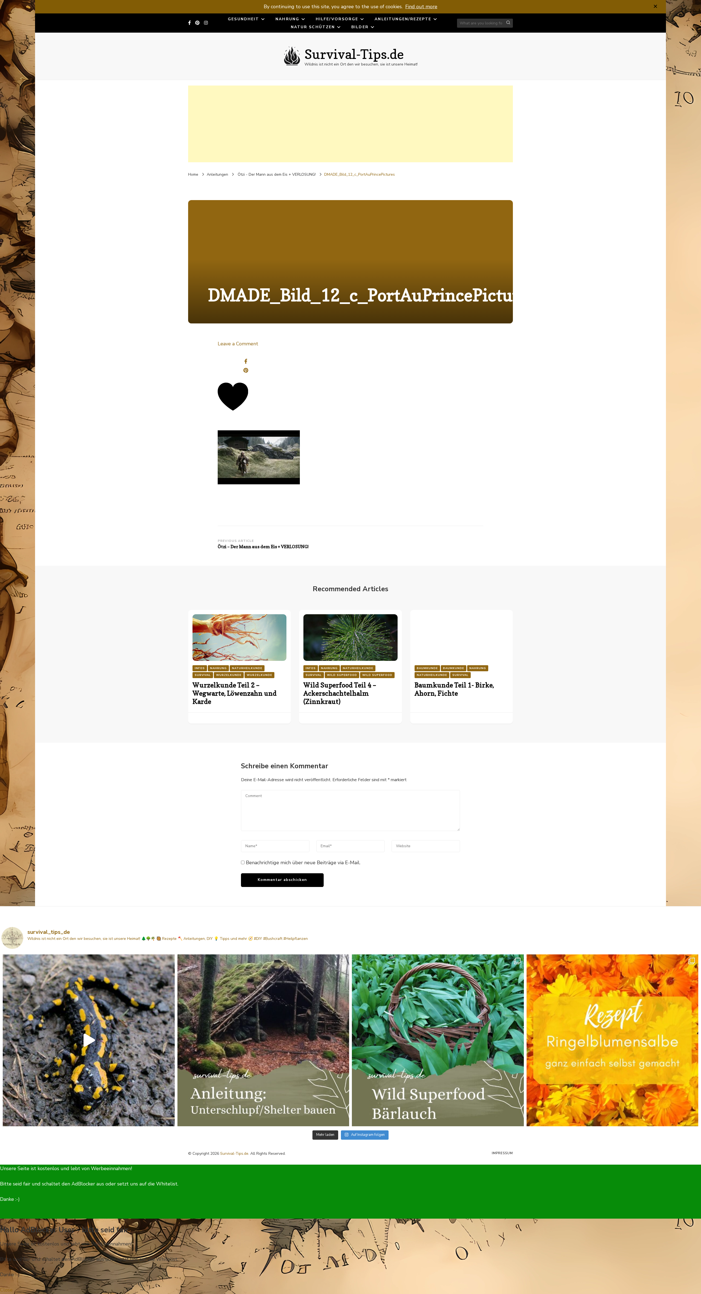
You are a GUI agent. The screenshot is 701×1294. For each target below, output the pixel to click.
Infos (200, 668)
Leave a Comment (238, 343)
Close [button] (6, 1290)
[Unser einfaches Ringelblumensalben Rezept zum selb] (613, 1040)
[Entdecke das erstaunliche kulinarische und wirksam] (438, 1040)
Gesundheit (243, 19)
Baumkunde (427, 668)
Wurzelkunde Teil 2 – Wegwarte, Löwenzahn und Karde (235, 693)
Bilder (360, 27)
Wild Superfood (342, 675)
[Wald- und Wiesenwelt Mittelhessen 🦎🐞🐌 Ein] (89, 1040)
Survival (203, 675)
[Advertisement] (350, 124)
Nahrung (287, 19)
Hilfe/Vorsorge (337, 19)
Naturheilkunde (247, 668)
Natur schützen (313, 27)
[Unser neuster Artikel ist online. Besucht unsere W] (263, 1040)
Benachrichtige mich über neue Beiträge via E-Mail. (303, 862)
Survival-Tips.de (354, 54)
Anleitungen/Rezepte (403, 19)
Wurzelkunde (229, 675)
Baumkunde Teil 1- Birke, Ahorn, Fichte (454, 689)
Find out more (421, 6)
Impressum (502, 1153)
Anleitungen (217, 174)
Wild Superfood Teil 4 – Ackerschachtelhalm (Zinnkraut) (339, 693)
